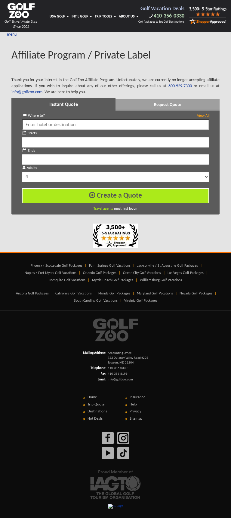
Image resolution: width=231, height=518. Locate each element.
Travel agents (103, 209)
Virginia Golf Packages (140, 301)
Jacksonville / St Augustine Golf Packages (167, 266)
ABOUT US (127, 16)
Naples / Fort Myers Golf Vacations (50, 273)
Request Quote (167, 105)
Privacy (135, 411)
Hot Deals (95, 419)
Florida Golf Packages (114, 293)
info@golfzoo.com (120, 379)
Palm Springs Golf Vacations (110, 266)
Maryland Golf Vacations (155, 293)
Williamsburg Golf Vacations (161, 280)
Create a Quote (118, 195)
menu (12, 34)
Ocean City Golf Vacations (142, 273)
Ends (31, 151)
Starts (32, 133)
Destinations (97, 411)
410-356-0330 (169, 16)
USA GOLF (58, 16)
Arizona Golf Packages (32, 293)
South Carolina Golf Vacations (96, 301)
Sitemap (136, 419)
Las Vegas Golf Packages (186, 273)
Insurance (137, 397)
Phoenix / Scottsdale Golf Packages (56, 266)
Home (92, 397)
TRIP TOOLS (104, 16)
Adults (32, 168)
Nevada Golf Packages (196, 293)
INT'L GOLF (80, 16)
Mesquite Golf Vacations (67, 280)
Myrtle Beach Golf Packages (112, 280)
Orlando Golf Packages (99, 273)
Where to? (119, 116)
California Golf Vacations (73, 293)
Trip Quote (96, 404)
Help (133, 404)
